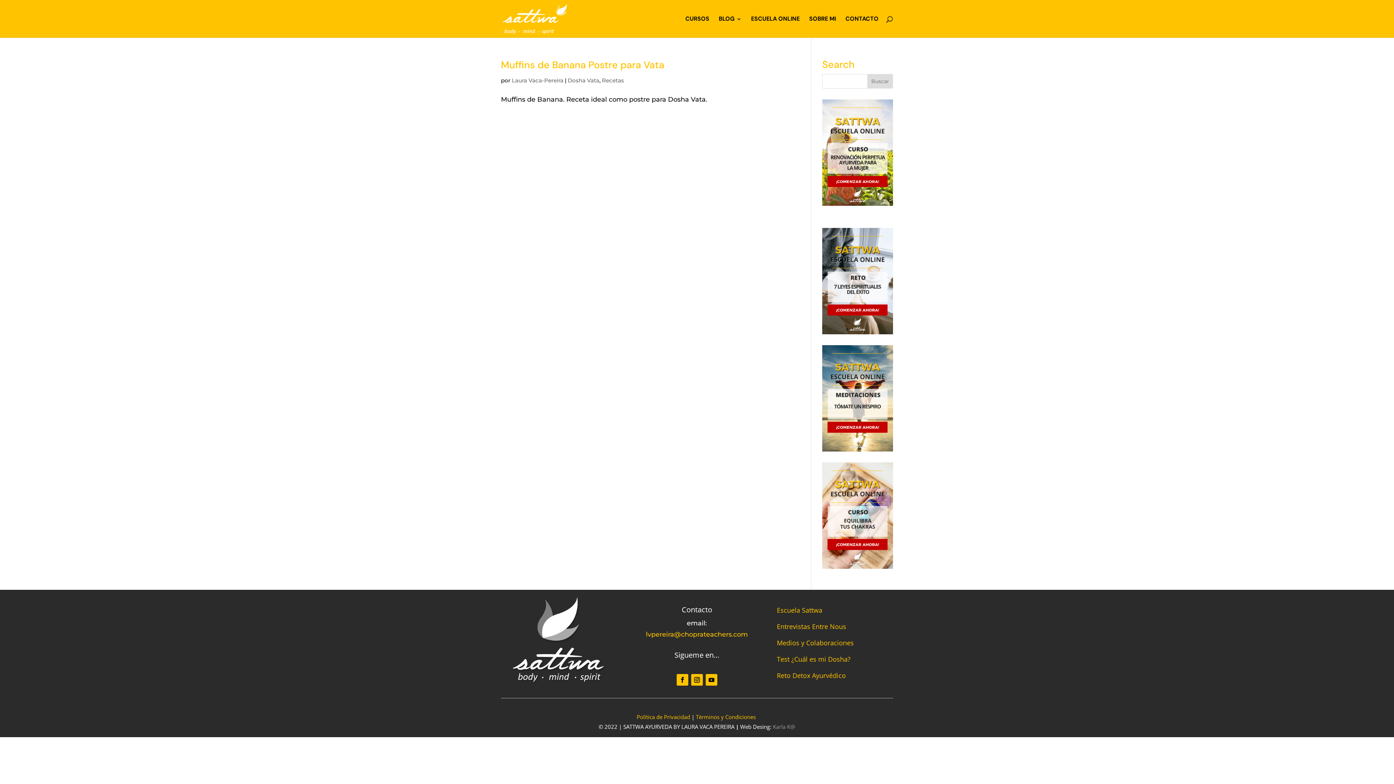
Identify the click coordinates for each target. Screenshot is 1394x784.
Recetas (613, 80)
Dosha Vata (583, 80)
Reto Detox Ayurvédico (811, 675)
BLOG (726, 19)
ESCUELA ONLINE (775, 19)
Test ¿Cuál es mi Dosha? (814, 659)
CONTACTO (862, 19)
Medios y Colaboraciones (815, 642)
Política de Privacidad (663, 716)
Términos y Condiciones (726, 716)
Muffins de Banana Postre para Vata (582, 64)
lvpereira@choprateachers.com (697, 634)
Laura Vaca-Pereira (537, 80)
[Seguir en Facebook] (682, 680)
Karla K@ (784, 726)
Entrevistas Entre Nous (811, 626)
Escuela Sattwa (799, 610)
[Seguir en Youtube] (711, 680)
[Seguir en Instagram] (697, 680)
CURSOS (697, 19)
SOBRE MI (822, 19)
